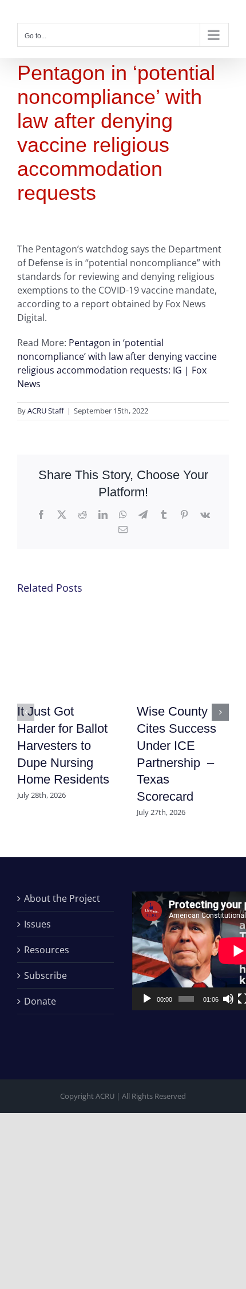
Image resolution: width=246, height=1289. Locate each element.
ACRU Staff (45, 410)
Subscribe (45, 975)
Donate (40, 1001)
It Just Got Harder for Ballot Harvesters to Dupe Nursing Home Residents (63, 745)
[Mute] (228, 999)
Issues (37, 924)
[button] (25, 712)
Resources (46, 949)
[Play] (147, 999)
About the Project (62, 898)
